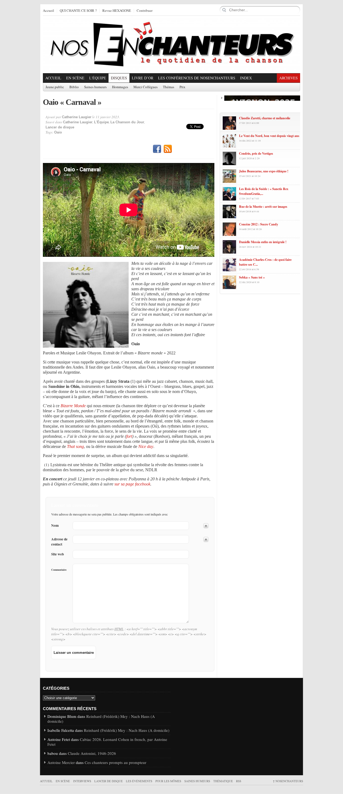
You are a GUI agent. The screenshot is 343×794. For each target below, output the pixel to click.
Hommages (120, 87)
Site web (57, 554)
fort (129, 436)
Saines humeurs (95, 87)
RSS (167, 149)
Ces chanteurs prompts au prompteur (115, 762)
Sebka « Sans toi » (252, 277)
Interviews (82, 781)
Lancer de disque (60, 127)
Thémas (168, 87)
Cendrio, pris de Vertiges (256, 153)
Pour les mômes (168, 781)
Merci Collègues (145, 87)
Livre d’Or (142, 77)
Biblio (74, 87)
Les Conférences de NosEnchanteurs (196, 77)
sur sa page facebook (132, 484)
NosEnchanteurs (288, 781)
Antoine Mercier (61, 762)
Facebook (157, 149)
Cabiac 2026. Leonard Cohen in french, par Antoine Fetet (107, 742)
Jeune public (55, 87)
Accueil (48, 11)
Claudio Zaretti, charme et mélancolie (264, 118)
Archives (288, 77)
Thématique (223, 781)
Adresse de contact (59, 542)
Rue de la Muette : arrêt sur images (263, 206)
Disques (119, 77)
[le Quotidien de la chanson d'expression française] (171, 44)
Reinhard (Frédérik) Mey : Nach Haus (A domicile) (101, 719)
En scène (75, 77)
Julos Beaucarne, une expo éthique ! (263, 171)
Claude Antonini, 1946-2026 (92, 753)
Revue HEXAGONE (116, 11)
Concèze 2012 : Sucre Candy (258, 224)
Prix (182, 87)
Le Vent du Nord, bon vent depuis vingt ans (269, 135)
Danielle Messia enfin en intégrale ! (262, 242)
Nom (55, 525)
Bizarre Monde (74, 405)
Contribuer (144, 11)
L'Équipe (97, 77)
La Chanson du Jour (127, 122)
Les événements (139, 781)
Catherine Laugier (76, 117)
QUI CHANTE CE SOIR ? (78, 11)
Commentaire (58, 570)
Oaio (58, 132)
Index (246, 77)
